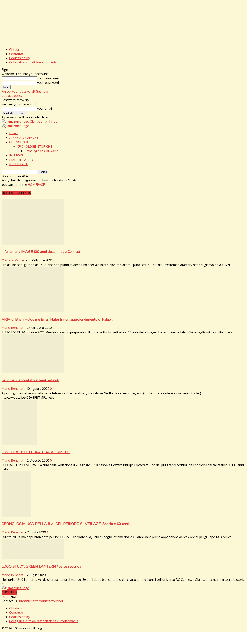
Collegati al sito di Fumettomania (33, 62)
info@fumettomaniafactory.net (40, 601)
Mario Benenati (13, 328)
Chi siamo (16, 49)
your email (44, 108)
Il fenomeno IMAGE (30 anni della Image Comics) (41, 251)
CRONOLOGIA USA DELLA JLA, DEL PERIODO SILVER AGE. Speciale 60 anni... (66, 523)
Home (13, 133)
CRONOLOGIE (19, 142)
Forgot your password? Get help (25, 91)
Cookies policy (19, 58)
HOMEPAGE (36, 184)
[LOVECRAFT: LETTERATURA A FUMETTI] (19, 444)
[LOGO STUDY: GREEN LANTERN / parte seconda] (33, 558)
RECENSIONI (18, 164)
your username (48, 78)
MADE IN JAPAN (21, 160)
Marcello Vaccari (13, 260)
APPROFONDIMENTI (24, 138)
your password (48, 82)
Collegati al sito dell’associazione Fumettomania (43, 621)
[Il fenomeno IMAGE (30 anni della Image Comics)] (33, 243)
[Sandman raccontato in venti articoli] (33, 372)
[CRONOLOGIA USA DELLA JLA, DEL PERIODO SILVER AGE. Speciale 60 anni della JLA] (16, 515)
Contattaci (16, 54)
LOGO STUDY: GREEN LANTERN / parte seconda (41, 566)
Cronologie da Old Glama (41, 151)
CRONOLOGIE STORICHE (34, 146)
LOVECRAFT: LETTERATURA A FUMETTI (36, 452)
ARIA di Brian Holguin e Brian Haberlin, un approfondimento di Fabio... (57, 319)
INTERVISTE (18, 155)
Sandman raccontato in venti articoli (30, 380)
